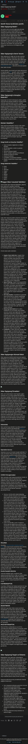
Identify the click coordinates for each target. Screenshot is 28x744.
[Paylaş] (25, 21)
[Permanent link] (24, 24)
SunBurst (22, 428)
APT (11, 72)
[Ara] (26, 1)
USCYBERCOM (4, 619)
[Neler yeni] (23, 1)
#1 (26, 20)
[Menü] (2, 1)
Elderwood (12, 457)
